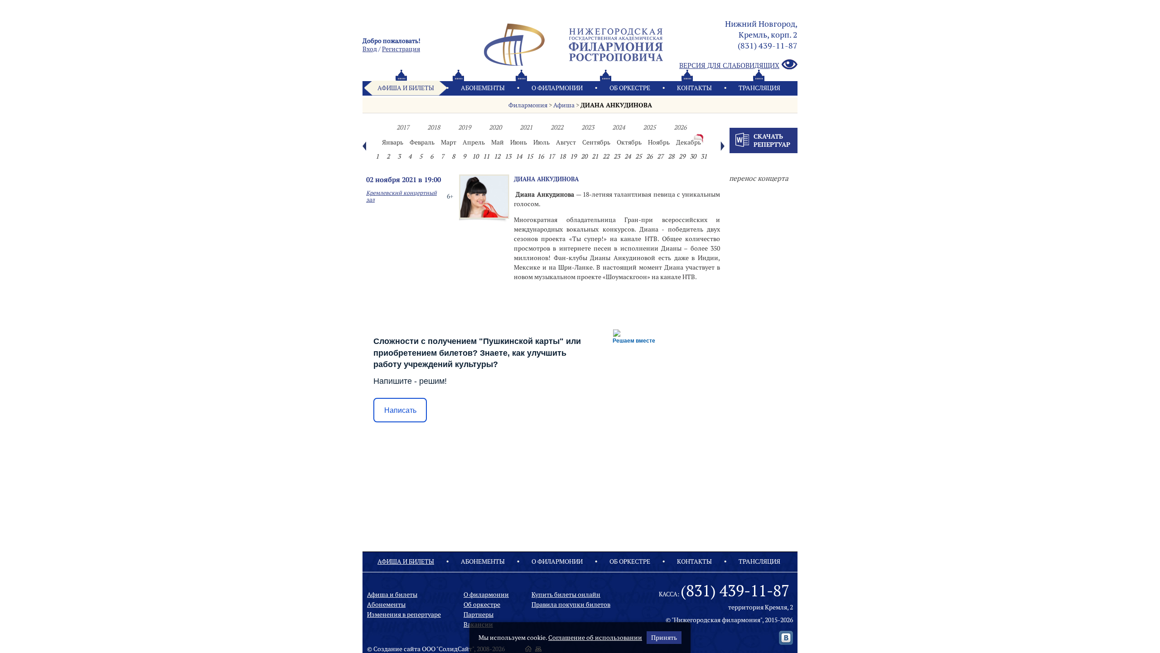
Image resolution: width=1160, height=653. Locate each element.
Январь (392, 142)
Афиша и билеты (405, 88)
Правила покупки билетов (571, 604)
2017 (402, 127)
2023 (587, 127)
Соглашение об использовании (595, 638)
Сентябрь (596, 142)
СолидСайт (455, 649)
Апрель (474, 142)
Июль (541, 142)
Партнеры (478, 614)
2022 (557, 127)
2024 (618, 127)
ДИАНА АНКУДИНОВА (616, 105)
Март (448, 142)
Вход (369, 49)
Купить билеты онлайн (566, 594)
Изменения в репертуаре (404, 614)
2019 (464, 127)
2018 (433, 127)
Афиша (564, 105)
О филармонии (557, 88)
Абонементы (483, 88)
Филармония (527, 105)
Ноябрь (659, 142)
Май (497, 142)
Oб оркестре (629, 88)
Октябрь (629, 142)
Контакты (694, 88)
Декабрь (688, 142)
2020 (495, 127)
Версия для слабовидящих (729, 65)
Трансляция (759, 88)
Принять (664, 638)
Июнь (518, 142)
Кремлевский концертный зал (401, 196)
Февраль (422, 142)
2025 (649, 127)
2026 (680, 127)
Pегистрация (401, 49)
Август (566, 142)
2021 (526, 127)
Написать (400, 410)
